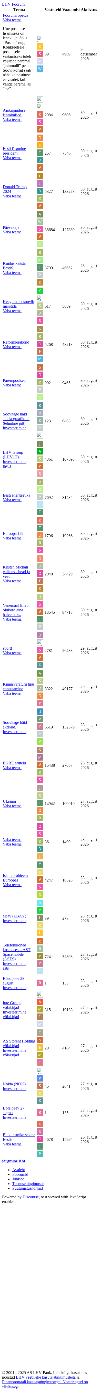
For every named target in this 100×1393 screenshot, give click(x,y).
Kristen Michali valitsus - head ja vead (16, 572)
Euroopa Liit (13, 533)
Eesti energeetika (16, 495)
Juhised (18, 1179)
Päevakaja (11, 227)
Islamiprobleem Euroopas (15, 877)
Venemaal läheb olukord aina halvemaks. (15, 610)
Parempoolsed (14, 380)
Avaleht (18, 1170)
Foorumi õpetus (15, 15)
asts (6, 968)
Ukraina (9, 801)
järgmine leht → (16, 1161)
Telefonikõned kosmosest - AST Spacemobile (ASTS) (17, 952)
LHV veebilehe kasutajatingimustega (46, 1377)
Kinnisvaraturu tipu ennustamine (18, 686)
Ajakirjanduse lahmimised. (14, 112)
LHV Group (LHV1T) (13, 454)
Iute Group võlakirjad (12, 1005)
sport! (7, 648)
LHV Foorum (13, 4)
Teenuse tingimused (28, 1183)
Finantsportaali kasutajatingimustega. (32, 1382)
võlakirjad (11, 1017)
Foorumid (20, 1174)
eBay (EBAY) (14, 916)
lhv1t (7, 466)
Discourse (31, 1197)
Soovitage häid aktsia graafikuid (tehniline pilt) (16, 418)
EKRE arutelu (14, 763)
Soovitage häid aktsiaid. (15, 724)
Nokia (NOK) (14, 1084)
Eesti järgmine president (14, 150)
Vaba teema (12, 839)
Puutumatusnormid (27, 1188)
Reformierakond (16, 342)
